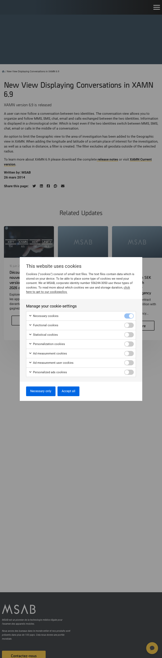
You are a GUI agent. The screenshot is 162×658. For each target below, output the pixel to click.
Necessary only (40, 391)
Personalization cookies (48, 344)
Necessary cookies (45, 316)
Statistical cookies (45, 335)
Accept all (68, 391)
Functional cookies (45, 325)
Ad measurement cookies (49, 353)
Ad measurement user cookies (52, 363)
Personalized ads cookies (49, 372)
